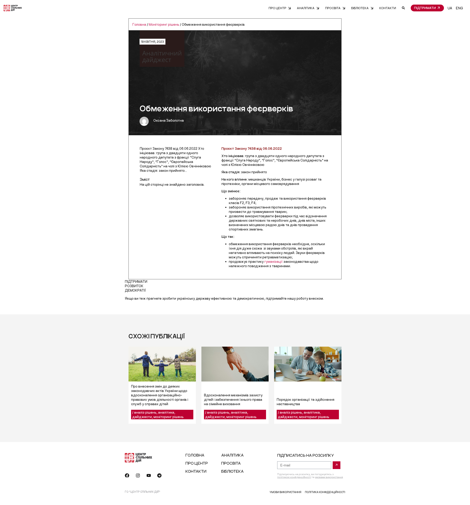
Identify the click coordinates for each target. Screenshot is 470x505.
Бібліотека (360, 8)
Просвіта (333, 8)
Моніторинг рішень (164, 24)
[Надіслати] (336, 465)
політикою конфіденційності (294, 477)
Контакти (387, 8)
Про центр (277, 8)
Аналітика (305, 8)
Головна (139, 24)
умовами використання (329, 477)
